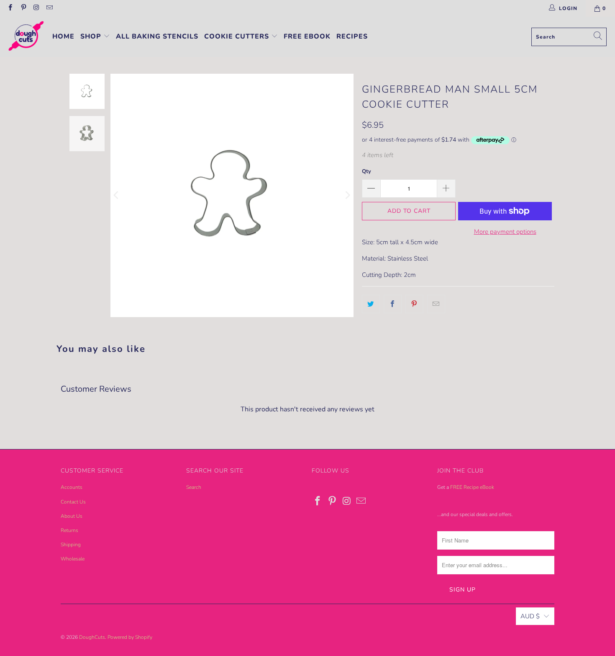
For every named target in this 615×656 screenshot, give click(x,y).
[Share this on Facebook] (393, 304)
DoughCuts (92, 637)
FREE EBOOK (307, 36)
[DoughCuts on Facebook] (9, 8)
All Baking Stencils (157, 36)
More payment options (505, 231)
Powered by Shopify (130, 637)
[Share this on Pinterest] (414, 304)
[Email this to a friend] (436, 304)
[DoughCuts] (26, 37)
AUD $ (530, 616)
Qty (366, 171)
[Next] (347, 195)
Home (63, 36)
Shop (91, 36)
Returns (69, 530)
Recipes (352, 36)
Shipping (71, 544)
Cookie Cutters (237, 36)
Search (193, 487)
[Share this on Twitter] (371, 304)
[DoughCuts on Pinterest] (22, 8)
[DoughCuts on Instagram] (36, 8)
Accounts (71, 487)
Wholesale (73, 558)
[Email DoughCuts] (49, 8)
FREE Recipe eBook (472, 487)
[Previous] (116, 195)
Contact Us (73, 501)
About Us (71, 516)
